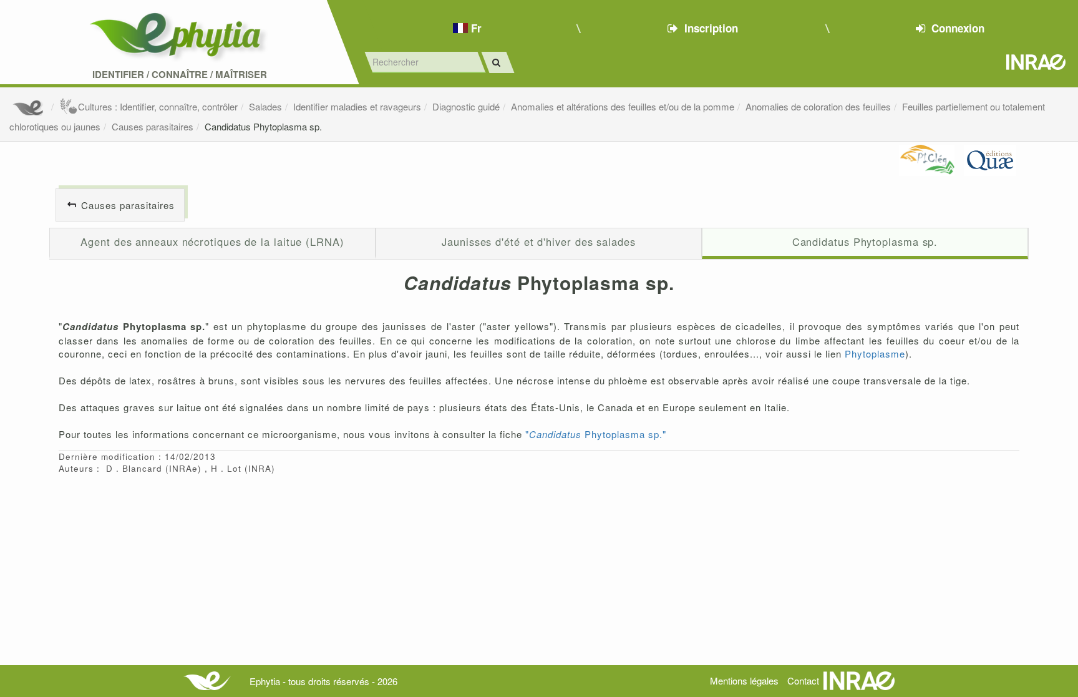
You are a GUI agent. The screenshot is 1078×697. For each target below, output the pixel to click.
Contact (803, 680)
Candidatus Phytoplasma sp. (263, 126)
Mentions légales (744, 680)
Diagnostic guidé (466, 106)
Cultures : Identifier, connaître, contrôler (158, 106)
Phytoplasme (875, 353)
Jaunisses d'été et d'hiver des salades (539, 241)
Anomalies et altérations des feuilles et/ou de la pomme (622, 106)
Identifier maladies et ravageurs (357, 106)
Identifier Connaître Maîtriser (179, 74)
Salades (265, 106)
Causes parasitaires (152, 126)
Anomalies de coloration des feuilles (818, 106)
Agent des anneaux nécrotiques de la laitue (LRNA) (212, 241)
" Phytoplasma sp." (595, 434)
